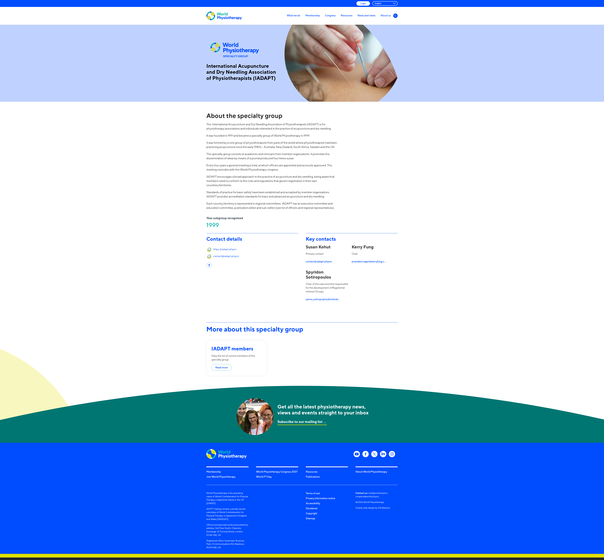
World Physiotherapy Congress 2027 (276, 471)
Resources (346, 15)
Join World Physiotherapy (220, 476)
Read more (221, 367)
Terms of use (313, 493)
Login (363, 3)
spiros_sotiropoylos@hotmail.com (323, 299)
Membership (312, 15)
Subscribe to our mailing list (299, 421)
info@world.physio (377, 493)
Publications (313, 476)
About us (385, 15)
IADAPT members (232, 349)
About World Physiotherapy (371, 471)
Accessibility (313, 503)
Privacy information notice (320, 498)
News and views (366, 15)
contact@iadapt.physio (226, 256)
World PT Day (264, 476)
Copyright (311, 513)
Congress (330, 15)
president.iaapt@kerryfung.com (369, 261)
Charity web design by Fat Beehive (372, 507)
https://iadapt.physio (224, 249)
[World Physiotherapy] (224, 15)
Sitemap (310, 518)
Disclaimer (312, 508)
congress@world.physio (367, 496)
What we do (293, 15)
